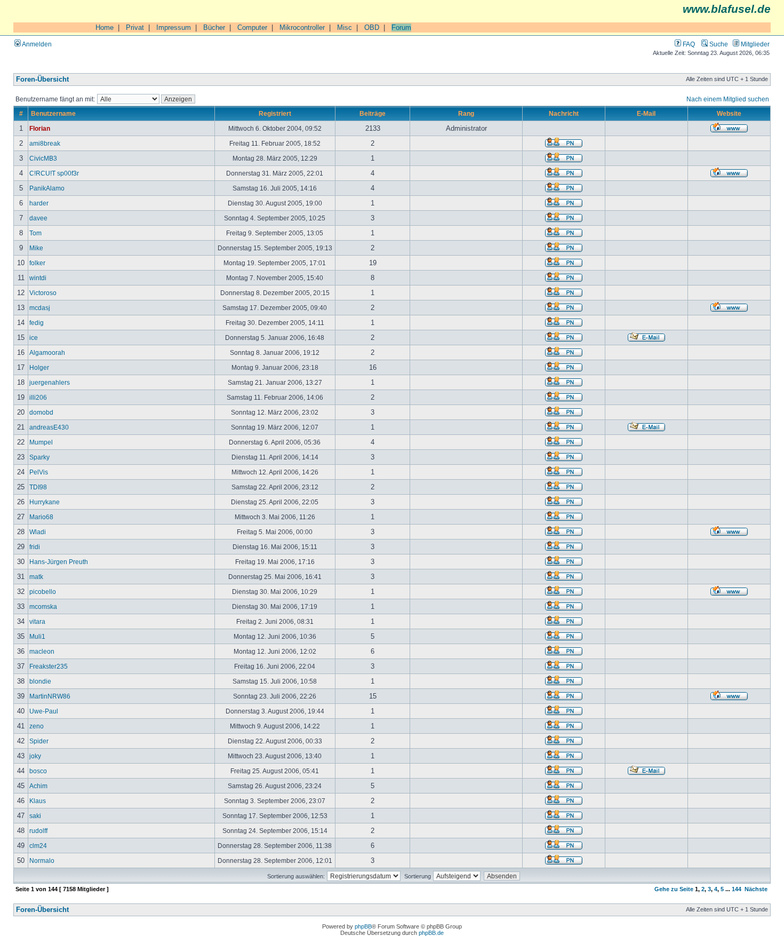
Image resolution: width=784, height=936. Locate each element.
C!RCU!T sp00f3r (54, 173)
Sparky (39, 457)
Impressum (173, 27)
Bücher (214, 27)
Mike (36, 247)
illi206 (38, 397)
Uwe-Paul (43, 711)
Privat (135, 27)
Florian (39, 128)
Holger (39, 367)
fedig (36, 322)
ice (33, 337)
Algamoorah (47, 352)
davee (38, 218)
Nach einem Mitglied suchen (727, 99)
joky (35, 755)
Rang (466, 113)
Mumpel (41, 442)
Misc (344, 27)
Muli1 (37, 636)
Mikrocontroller (302, 27)
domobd (41, 412)
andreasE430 (49, 427)
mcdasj (39, 307)
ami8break (44, 143)
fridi (34, 546)
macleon (41, 651)
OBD (371, 27)
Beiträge (372, 113)
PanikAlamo (47, 188)
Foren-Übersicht (42, 79)
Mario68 (41, 516)
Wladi (37, 531)
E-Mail (646, 113)
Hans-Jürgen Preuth (58, 561)
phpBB (363, 926)
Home (104, 27)
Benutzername (53, 113)
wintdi (37, 277)
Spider (39, 740)
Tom (35, 232)
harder (39, 203)
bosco (38, 770)
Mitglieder (754, 44)
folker (37, 262)
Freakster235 (48, 666)
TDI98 (38, 486)
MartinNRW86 (49, 696)
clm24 (38, 845)
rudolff (38, 830)
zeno (36, 726)
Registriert (275, 113)
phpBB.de (431, 933)
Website (729, 113)
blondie (40, 681)
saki (35, 815)
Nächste (756, 889)
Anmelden (36, 44)
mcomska (43, 606)
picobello (42, 591)
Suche (718, 44)
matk (36, 576)
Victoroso (43, 292)
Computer (252, 27)
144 (736, 889)
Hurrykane (44, 501)
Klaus (37, 800)
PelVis (38, 472)
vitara (37, 621)
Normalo (41, 860)
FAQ (688, 44)
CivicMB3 (43, 158)
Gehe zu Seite (673, 889)
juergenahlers (49, 382)
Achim (38, 785)
